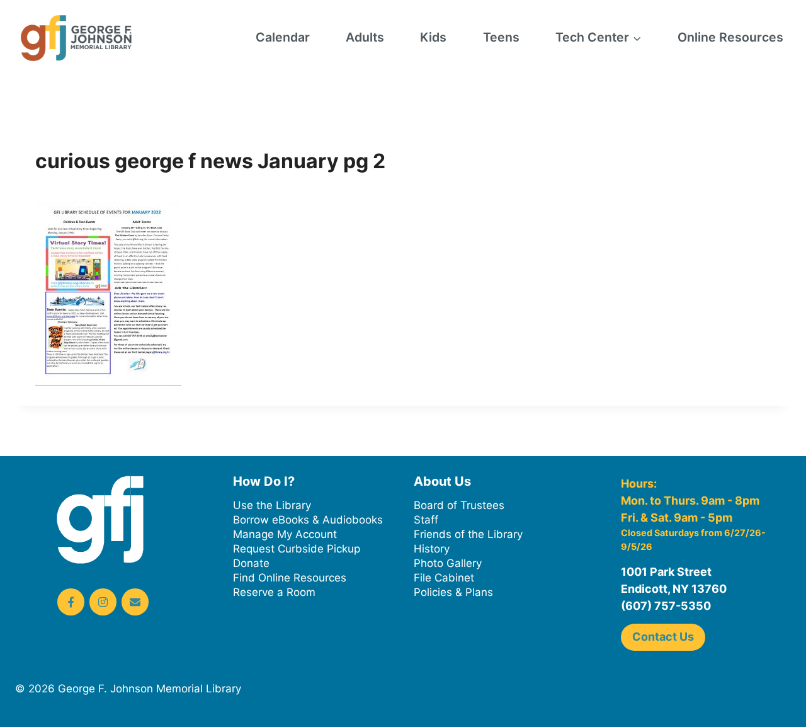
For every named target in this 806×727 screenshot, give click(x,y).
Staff (426, 519)
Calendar (283, 37)
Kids (433, 37)
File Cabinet (444, 577)
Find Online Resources (289, 577)
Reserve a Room (274, 592)
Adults (365, 37)
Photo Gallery (448, 563)
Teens (501, 37)
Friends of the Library (468, 534)
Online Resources (730, 37)
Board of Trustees (459, 505)
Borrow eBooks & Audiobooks (308, 519)
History (432, 548)
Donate (251, 563)
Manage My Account (285, 534)
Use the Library (272, 505)
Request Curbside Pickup (296, 548)
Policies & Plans (453, 592)
